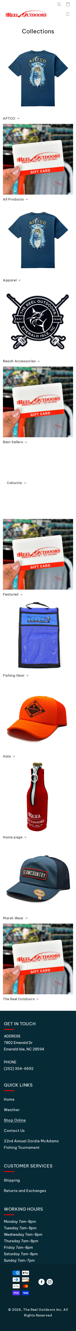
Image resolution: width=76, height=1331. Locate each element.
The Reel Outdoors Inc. (42, 1309)
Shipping (12, 1180)
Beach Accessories (19, 361)
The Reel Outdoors (19, 999)
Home (9, 1099)
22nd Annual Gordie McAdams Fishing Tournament (31, 1144)
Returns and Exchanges (25, 1190)
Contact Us (14, 1130)
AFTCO (9, 118)
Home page (12, 837)
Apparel (10, 280)
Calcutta (14, 483)
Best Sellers (13, 442)
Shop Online (15, 1120)
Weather (12, 1110)
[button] (59, 4)
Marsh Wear (13, 918)
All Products (13, 199)
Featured (11, 594)
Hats (7, 756)
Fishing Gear (14, 675)
